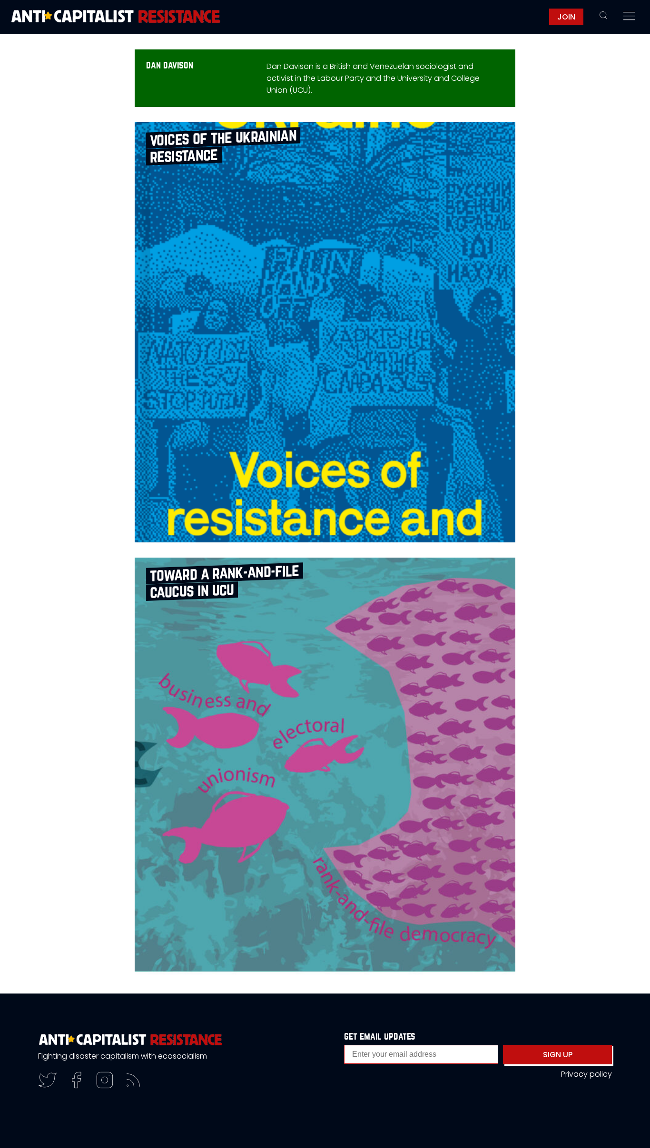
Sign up (557, 1054)
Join (566, 16)
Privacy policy (586, 1074)
